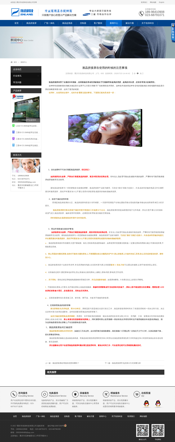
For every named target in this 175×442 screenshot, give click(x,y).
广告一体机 (49, 23)
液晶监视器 (67, 23)
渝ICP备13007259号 (56, 426)
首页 (16, 23)
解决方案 (130, 23)
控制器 (83, 23)
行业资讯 (17, 76)
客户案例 (98, 23)
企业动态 (17, 69)
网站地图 (153, 2)
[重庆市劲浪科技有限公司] (62, 12)
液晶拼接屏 (31, 23)
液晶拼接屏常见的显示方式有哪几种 (126, 363)
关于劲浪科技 (148, 23)
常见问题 (17, 82)
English (161, 2)
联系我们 (144, 2)
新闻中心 (114, 23)
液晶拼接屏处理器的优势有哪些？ (65, 363)
